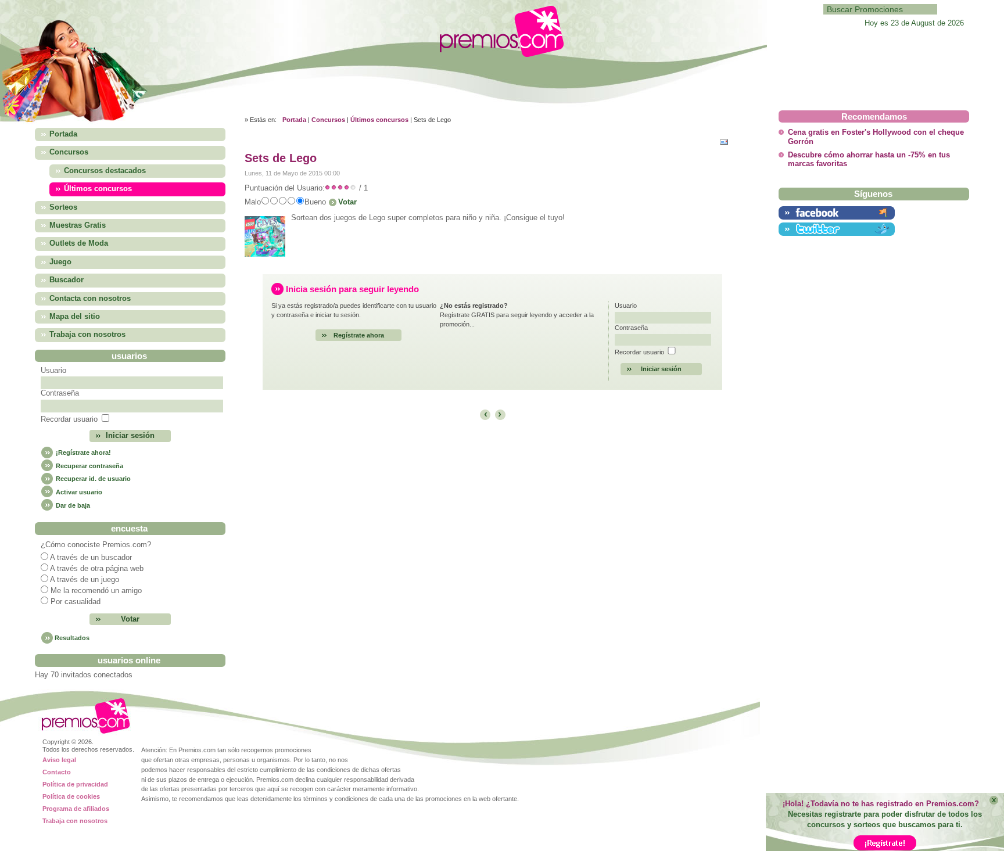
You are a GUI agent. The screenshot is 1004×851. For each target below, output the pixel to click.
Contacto (56, 772)
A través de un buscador (91, 558)
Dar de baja (72, 505)
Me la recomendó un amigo (96, 591)
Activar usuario (78, 492)
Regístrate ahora (359, 335)
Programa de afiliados (75, 808)
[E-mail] (726, 141)
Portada (294, 119)
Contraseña (60, 393)
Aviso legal (59, 759)
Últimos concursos (379, 119)
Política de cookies (71, 796)
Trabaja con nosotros (74, 820)
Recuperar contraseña (88, 465)
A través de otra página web (97, 569)
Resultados (72, 637)
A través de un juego (84, 580)
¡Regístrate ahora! (82, 452)
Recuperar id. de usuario (92, 478)
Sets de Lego (281, 158)
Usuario (53, 371)
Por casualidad (76, 602)
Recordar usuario (69, 419)
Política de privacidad (75, 784)
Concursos (328, 119)
